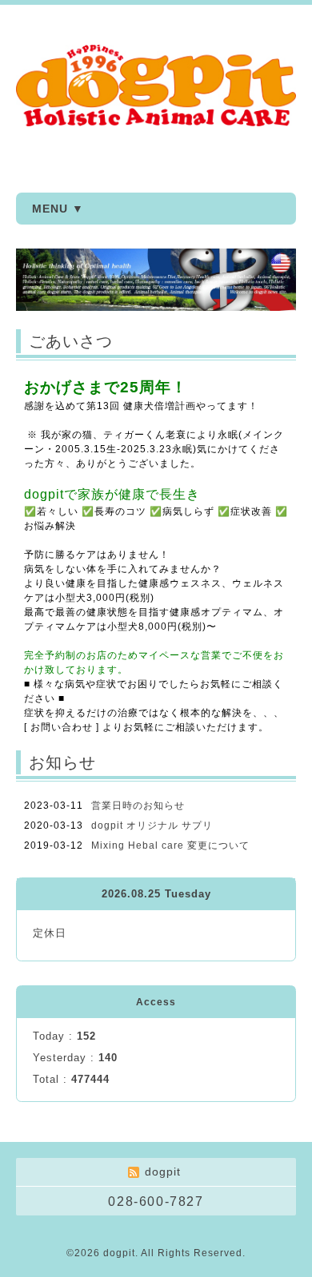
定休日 (49, 933)
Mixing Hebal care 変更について (170, 845)
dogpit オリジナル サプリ (152, 825)
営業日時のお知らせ (138, 805)
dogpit (119, 1253)
